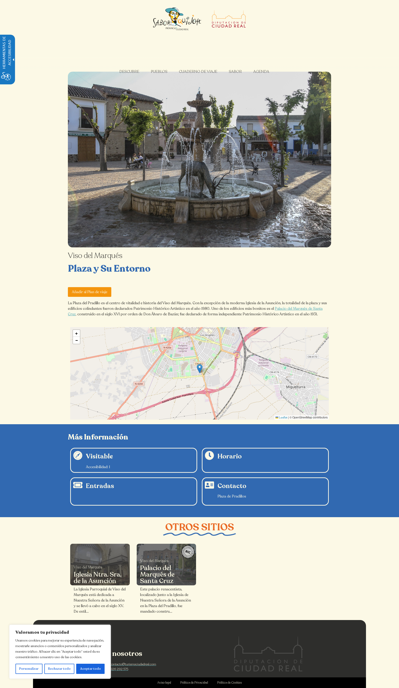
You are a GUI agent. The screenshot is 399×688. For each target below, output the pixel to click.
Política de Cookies (229, 682)
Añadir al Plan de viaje (89, 292)
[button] (200, 368)
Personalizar (29, 668)
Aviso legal (164, 682)
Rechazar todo (59, 668)
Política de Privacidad (194, 682)
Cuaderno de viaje (198, 71)
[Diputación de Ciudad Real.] (268, 654)
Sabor (235, 71)
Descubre (129, 71)
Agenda (261, 71)
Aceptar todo (90, 668)
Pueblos (159, 71)
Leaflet (282, 417)
